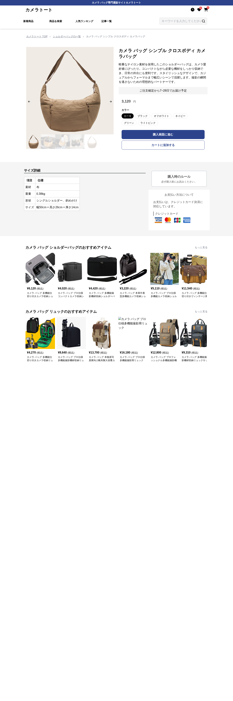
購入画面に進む (163, 134)
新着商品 (28, 21)
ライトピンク (148, 122)
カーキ (127, 115)
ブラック (142, 115)
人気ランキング (84, 21)
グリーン (129, 122)
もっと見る (201, 247)
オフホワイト (161, 115)
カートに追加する (163, 145)
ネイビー (180, 115)
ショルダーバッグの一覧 (67, 36)
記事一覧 (107, 21)
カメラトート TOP (37, 36)
